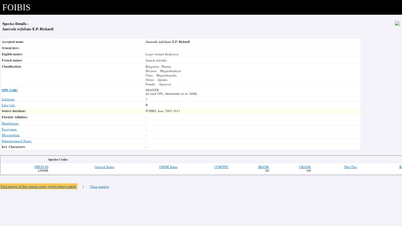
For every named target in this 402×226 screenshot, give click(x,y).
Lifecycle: (8, 105)
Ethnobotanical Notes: (17, 141)
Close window (99, 186)
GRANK (305, 166)
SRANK (263, 166)
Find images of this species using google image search (38, 186)
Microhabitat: (11, 135)
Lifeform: (8, 99)
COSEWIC (221, 166)
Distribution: (10, 123)
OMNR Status (168, 166)
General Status (104, 166)
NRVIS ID (41, 166)
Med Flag (350, 166)
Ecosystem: (9, 129)
